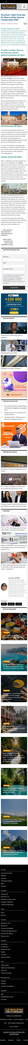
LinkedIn (18, 604)
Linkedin (25, 1040)
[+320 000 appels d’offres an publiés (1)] (14, 304)
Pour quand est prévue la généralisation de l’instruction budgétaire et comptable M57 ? (15, 408)
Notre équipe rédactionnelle (16, 1023)
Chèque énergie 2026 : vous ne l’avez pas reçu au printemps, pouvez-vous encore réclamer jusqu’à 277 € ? (14, 547)
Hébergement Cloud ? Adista (9, 353)
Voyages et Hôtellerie (7, 902)
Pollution (3, 983)
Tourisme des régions (7, 933)
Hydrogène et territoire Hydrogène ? (11, 368)
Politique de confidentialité (14, 1016)
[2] (14, 384)
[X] (6, 1)
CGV (26, 1019)
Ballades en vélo (5, 923)
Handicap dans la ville (7, 997)
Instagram (11, 1040)
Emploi (3, 952)
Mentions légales (19, 1019)
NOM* (4, 263)
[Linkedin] (8, 1)
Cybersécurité (5, 965)
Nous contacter (14, 1026)
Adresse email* (8, 269)
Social (2, 909)
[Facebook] (1, 1)
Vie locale (3, 999)
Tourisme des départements (9, 931)
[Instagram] (3, 1)
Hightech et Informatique (8, 968)
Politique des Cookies (6, 1019)
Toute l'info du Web (6, 873)
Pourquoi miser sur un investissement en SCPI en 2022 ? (15, 414)
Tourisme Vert (5, 936)
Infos (2, 994)
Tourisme (3, 920)
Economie (3, 878)
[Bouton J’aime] (25, 23)
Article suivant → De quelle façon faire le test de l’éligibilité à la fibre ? (7, 243)
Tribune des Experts (6, 881)
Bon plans (4, 891)
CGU (5, 1023)
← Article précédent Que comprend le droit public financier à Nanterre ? (6, 232)
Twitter (4, 604)
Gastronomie (4, 894)
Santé (2, 912)
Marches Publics (5, 957)
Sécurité (3, 886)
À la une (3, 869)
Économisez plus (5, 949)
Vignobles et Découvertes (8, 899)
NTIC (2, 962)
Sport (2, 883)
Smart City (4, 970)
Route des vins (5, 897)
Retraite (3, 915)
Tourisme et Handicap (7, 928)
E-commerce (4, 947)
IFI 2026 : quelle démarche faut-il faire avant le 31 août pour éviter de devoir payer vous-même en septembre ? (13, 567)
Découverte (4, 926)
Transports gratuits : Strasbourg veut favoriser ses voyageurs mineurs (14, 418)
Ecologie (3, 981)
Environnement (5, 977)
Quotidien (3, 991)
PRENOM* (6, 257)
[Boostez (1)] (14, 435)
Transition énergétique (7, 986)
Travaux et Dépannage (7, 904)
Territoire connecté (6, 973)
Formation (4, 955)
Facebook (11, 604)
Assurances (4, 944)
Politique (3, 876)
